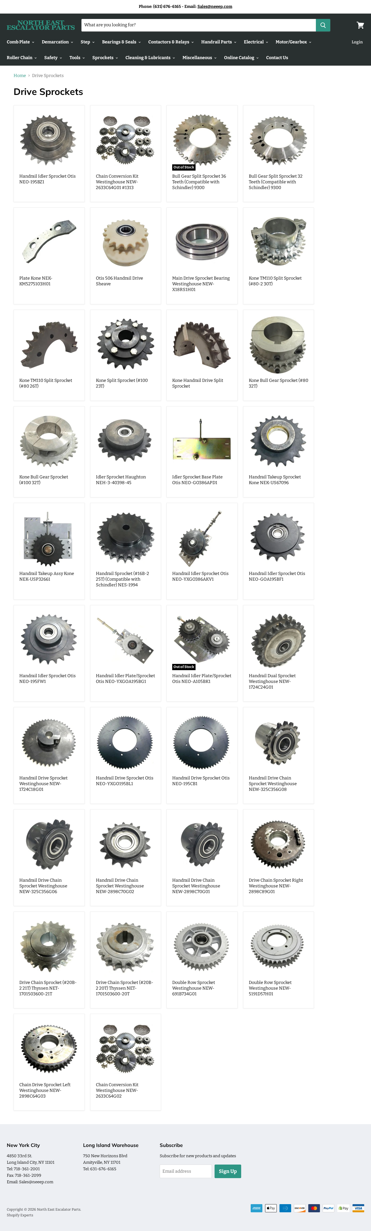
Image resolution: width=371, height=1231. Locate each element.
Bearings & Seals (119, 41)
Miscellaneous (198, 57)
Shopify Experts (20, 1215)
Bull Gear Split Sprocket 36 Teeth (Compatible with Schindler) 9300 (199, 182)
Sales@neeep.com (214, 6)
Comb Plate (19, 41)
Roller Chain (20, 57)
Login (357, 42)
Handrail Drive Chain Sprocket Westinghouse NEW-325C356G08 (273, 783)
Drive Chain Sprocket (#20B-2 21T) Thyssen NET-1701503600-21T (48, 988)
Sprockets (103, 57)
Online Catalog (239, 57)
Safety (51, 57)
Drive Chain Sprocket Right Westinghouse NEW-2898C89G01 (276, 886)
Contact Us (277, 57)
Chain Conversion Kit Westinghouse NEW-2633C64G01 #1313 (117, 182)
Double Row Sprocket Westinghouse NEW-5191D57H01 (270, 988)
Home (20, 75)
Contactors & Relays (169, 41)
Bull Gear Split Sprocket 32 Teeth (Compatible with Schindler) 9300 (276, 182)
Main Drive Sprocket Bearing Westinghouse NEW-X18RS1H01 (201, 284)
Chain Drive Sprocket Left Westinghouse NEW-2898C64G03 (45, 1090)
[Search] (323, 25)
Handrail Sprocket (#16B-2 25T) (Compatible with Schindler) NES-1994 (122, 579)
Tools (75, 57)
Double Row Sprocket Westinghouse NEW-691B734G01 (193, 988)
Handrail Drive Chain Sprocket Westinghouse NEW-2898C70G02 (120, 886)
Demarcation (56, 41)
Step (86, 41)
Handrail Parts (217, 41)
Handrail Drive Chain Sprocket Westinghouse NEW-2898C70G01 (196, 886)
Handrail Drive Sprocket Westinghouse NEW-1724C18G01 (43, 783)
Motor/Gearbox (292, 41)
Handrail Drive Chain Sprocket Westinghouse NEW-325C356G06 (43, 886)
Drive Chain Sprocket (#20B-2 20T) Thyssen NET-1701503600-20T (124, 988)
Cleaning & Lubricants (148, 57)
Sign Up (228, 1171)
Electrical (254, 41)
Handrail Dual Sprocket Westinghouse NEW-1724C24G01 (272, 681)
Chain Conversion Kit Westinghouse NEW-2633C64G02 (117, 1090)
